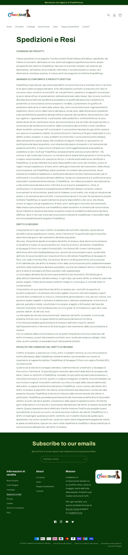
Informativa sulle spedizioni (111, 543)
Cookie (10, 503)
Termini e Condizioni (15, 508)
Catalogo (11, 490)
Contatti (39, 491)
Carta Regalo (13, 485)
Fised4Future (75, 513)
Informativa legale (114, 546)
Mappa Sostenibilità (45, 487)
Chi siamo (40, 477)
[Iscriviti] (85, 459)
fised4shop (31, 543)
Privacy (10, 499)
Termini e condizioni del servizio (86, 543)
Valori (38, 482)
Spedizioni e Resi (14, 494)
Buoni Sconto (12, 481)
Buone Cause (73, 509)
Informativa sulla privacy (62, 543)
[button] (109, 15)
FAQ (8, 513)
